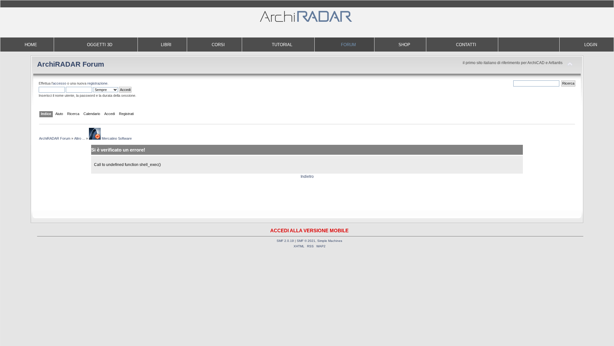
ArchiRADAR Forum (70, 64)
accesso (59, 83)
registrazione (97, 83)
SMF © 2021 (306, 241)
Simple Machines (329, 241)
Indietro (307, 176)
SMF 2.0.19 (285, 241)
